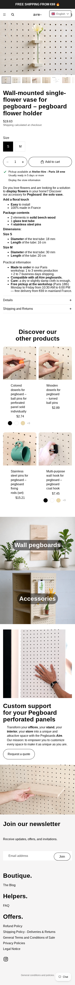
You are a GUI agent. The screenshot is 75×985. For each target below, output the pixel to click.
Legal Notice (11, 949)
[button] (60, 14)
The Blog (9, 885)
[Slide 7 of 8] (66, 80)
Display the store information (24, 180)
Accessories (37, 598)
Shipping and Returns (18, 308)
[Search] (12, 14)
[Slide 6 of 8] (56, 80)
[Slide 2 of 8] (16, 80)
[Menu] (4, 14)
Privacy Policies (14, 943)
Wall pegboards (37, 545)
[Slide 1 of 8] (6, 80)
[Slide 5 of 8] (46, 80)
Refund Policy (12, 926)
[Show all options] (28, 423)
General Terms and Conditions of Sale (29, 937)
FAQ (6, 905)
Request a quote (19, 754)
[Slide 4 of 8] (36, 80)
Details (8, 300)
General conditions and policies (37, 975)
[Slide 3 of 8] (26, 80)
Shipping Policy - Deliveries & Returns (29, 931)
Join (62, 856)
